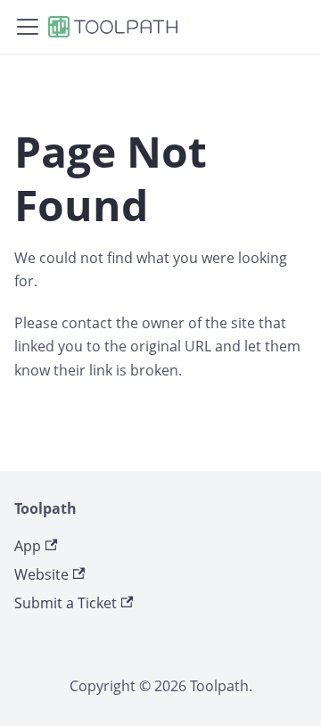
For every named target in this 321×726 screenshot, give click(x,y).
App (27, 546)
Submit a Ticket (65, 603)
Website (41, 574)
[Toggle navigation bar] (27, 26)
